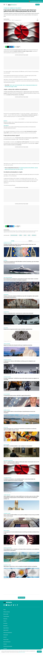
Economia (5, 623)
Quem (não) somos (6, 641)
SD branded (5, 634)
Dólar (25, 235)
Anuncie (5, 637)
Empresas (5, 618)
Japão (29, 235)
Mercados (34, 235)
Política (4, 620)
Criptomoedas (6, 616)
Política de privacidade (7, 646)
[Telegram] (13, 605)
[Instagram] (4, 605)
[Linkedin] (9, 605)
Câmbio (20, 235)
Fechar (39, 651)
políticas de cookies (22, 652)
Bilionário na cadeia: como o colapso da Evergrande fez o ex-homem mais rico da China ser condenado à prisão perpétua (21, 123)
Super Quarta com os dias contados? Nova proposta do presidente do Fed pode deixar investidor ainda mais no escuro (20, 127)
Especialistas (6, 627)
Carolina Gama (6, 19)
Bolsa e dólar (5, 614)
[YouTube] (6, 605)
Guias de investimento (7, 632)
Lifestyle (5, 648)
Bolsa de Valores (14, 235)
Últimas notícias (6, 611)
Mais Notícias (21, 597)
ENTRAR (37, 4)
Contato (5, 643)
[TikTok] (11, 605)
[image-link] (21, 252)
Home (4, 609)
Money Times (5, 639)
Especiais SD (5, 630)
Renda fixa (5, 625)
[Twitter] (15, 605)
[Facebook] (17, 605)
